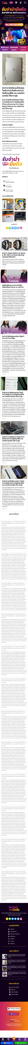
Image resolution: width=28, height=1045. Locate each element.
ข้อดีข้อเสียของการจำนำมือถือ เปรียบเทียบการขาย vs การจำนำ (13, 286)
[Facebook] (12, 228)
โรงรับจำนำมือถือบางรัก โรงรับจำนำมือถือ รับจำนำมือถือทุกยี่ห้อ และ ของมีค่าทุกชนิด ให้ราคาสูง (13, 841)
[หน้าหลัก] (3, 1039)
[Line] (10, 228)
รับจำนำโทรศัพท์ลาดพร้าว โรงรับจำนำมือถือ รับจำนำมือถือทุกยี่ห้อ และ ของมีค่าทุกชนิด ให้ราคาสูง (13, 616)
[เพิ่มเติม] (25, 1039)
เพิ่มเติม (25, 1040)
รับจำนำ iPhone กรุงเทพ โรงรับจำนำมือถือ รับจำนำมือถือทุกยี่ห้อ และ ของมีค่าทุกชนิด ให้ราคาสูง (13, 776)
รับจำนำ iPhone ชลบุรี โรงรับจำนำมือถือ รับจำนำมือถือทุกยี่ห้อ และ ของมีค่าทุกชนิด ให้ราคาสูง (13, 809)
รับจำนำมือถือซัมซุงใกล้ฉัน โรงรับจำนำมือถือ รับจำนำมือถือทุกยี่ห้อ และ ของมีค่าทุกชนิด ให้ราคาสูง (13, 873)
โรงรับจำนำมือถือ (16, 154)
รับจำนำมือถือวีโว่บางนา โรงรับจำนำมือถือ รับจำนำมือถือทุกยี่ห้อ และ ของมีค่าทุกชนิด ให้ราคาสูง (13, 648)
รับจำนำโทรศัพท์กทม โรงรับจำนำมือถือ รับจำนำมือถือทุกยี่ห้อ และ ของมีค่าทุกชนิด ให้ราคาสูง (13, 585)
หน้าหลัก (3, 1040)
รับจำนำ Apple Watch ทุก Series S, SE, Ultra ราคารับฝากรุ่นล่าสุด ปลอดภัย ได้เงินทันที (13, 255)
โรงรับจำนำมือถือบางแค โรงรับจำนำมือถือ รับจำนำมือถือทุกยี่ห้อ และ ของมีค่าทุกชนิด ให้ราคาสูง (13, 523)
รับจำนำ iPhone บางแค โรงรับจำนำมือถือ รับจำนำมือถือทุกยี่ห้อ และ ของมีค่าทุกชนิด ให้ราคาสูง (13, 681)
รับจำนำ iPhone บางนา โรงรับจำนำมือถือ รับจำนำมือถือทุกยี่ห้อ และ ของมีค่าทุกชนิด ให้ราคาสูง (17, 962)
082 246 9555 (10, 182)
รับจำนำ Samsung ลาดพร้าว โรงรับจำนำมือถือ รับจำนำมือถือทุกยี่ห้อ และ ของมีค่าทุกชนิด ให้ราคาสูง (17, 973)
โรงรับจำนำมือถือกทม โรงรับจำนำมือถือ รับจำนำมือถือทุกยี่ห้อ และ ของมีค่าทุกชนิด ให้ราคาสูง (13, 439)
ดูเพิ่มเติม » (4, 266)
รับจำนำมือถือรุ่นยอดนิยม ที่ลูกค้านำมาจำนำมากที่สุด (13, 337)
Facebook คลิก (9, 189)
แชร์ (19, 1040)
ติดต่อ (14, 1040)
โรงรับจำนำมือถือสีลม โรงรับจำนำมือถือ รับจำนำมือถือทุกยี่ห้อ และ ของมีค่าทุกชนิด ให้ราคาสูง (13, 713)
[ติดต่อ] (14, 1038)
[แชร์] (19, 1039)
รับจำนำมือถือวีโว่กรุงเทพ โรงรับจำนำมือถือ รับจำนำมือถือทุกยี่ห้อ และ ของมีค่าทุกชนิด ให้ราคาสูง (17, 968)
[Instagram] (21, 228)
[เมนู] (8, 1039)
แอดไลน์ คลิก (8, 185)
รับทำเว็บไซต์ (17, 1021)
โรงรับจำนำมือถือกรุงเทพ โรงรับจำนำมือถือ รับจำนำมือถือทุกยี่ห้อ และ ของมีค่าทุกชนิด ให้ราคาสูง (13, 394)
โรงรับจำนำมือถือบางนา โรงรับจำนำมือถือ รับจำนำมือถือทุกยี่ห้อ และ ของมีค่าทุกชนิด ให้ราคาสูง (13, 744)
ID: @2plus (9, 186)
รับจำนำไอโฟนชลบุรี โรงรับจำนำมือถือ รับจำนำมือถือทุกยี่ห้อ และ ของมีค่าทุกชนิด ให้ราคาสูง (14, 555)
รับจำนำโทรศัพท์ (7, 154)
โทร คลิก (7, 181)
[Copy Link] (7, 228)
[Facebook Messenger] (15, 228)
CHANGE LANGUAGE (15, 1009)
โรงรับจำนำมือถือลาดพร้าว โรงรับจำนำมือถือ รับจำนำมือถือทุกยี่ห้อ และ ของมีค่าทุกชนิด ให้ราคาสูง (13, 483)
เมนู (8, 1040)
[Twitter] (18, 228)
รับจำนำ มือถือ (9, 191)
